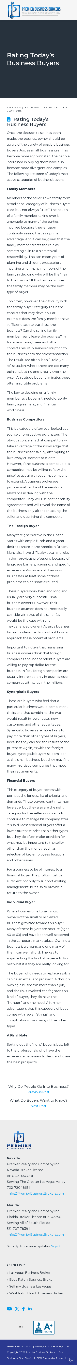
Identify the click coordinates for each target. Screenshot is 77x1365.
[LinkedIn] (30, 1309)
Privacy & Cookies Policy (49, 1346)
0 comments (14, 110)
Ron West (34, 107)
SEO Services (44, 1358)
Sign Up (57, 1246)
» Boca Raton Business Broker (30, 1279)
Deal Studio (25, 1358)
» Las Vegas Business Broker (29, 1273)
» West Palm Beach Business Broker (35, 1293)
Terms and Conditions (19, 1346)
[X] (17, 1309)
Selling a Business (55, 107)
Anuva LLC (62, 1358)
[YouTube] (9, 1309)
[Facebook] (23, 1309)
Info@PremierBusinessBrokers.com (36, 1193)
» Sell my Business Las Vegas (29, 1286)
